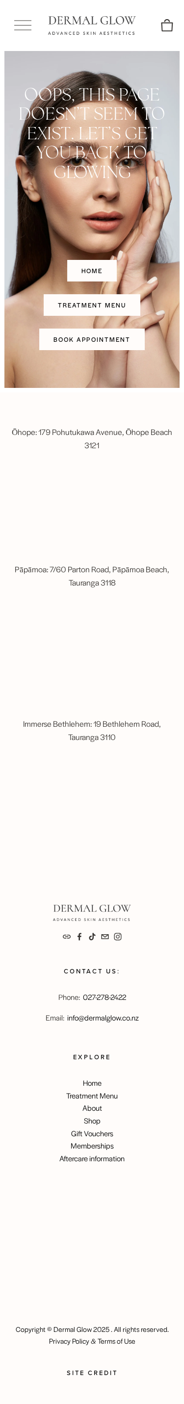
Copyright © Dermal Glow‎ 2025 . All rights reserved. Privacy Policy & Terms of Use (92, 1335)
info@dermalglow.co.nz (103, 1017)
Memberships (92, 1145)
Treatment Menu (92, 305)
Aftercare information (92, 1158)
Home (92, 270)
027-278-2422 (104, 997)
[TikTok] (92, 937)
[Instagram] (118, 937)
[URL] (67, 937)
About (92, 1107)
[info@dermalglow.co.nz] (105, 937)
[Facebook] (79, 937)
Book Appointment (92, 339)
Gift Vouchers (92, 1133)
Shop (92, 1120)
